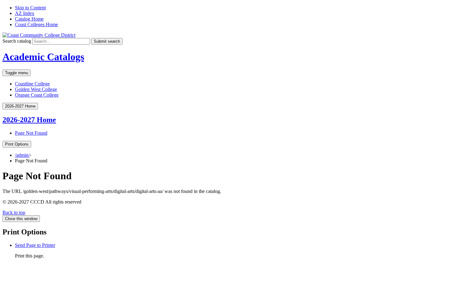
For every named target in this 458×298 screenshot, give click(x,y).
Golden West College (36, 89)
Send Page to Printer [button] (35, 245)
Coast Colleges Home (36, 24)
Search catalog (16, 41)
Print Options (17, 144)
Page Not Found (31, 133)
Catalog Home (29, 19)
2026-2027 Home (29, 120)
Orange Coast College (37, 95)
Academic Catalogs (43, 56)
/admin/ (22, 155)
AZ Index (24, 13)
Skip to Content (30, 7)
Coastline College (32, 83)
